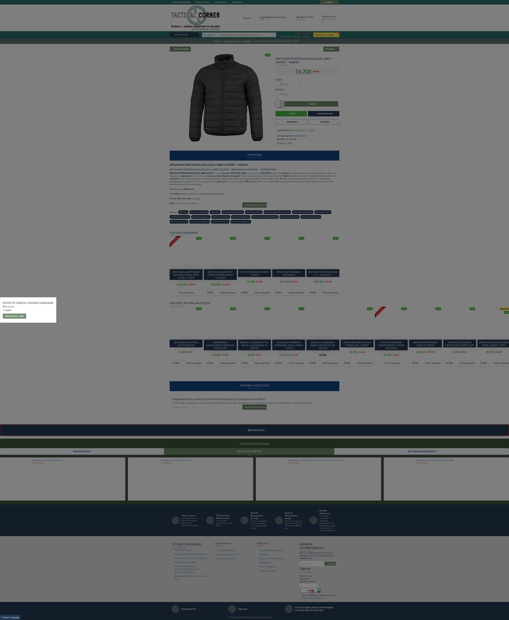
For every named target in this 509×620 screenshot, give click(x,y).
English (8, 310)
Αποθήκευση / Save (14, 316)
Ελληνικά (9, 306)
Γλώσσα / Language (10, 617)
